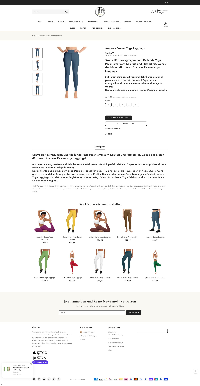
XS (108, 105)
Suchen (66, 11)
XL (136, 105)
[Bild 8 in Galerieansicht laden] (37, 90)
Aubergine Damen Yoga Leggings (44, 238)
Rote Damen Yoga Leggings (72, 278)
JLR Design (81, 379)
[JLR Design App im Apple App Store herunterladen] (40, 352)
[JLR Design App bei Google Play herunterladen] (40, 357)
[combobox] (50, 11)
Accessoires (93, 22)
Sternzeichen (97, 28)
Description (100, 146)
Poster (83, 28)
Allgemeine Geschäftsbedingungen (116, 333)
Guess (72, 28)
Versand (114, 55)
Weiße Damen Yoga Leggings (100, 278)
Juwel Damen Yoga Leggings (155, 278)
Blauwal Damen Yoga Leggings (127, 278)
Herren (50, 22)
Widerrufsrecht (113, 339)
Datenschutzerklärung (115, 342)
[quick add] (54, 208)
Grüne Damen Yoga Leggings (44, 278)
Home (34, 35)
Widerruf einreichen (152, 331)
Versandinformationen (116, 346)
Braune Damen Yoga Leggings (127, 237)
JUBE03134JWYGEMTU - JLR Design (21, 369)
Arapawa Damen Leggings (155, 237)
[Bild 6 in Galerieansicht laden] (37, 65)
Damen (61, 22)
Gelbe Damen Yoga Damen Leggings (72, 238)
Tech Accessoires (111, 22)
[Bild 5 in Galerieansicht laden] (37, 53)
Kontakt (82, 340)
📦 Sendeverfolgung (87, 332)
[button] (161, 11)
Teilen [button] (110, 134)
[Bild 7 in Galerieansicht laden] (37, 78)
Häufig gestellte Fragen (88, 336)
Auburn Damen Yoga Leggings (100, 237)
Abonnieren (134, 312)
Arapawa (117, 128)
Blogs (110, 350)
